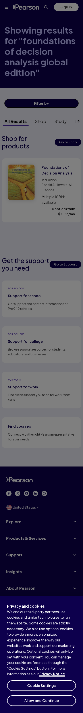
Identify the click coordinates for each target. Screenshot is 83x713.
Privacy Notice (52, 673)
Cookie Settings (41, 685)
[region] (41, 654)
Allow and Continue (41, 700)
